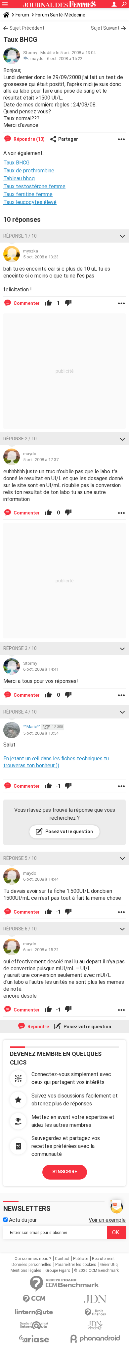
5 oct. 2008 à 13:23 (41, 256)
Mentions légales (26, 1270)
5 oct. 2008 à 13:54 (41, 733)
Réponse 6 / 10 (20, 928)
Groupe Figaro (57, 1270)
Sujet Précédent (27, 28)
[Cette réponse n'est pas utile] (68, 303)
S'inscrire (64, 1171)
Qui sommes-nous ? (33, 1258)
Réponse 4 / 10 (20, 712)
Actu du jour (22, 1220)
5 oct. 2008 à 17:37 (41, 459)
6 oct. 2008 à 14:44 (41, 879)
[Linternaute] (33, 1312)
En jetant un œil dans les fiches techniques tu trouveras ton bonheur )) (56, 762)
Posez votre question (68, 831)
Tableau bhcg (19, 178)
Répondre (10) (29, 139)
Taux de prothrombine (28, 170)
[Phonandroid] (95, 1338)
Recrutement (103, 1258)
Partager (68, 139)
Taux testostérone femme (34, 186)
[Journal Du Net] (95, 1299)
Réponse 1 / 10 (20, 236)
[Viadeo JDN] (95, 1325)
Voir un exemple (107, 1220)
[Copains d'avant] (33, 1325)
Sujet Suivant (105, 28)
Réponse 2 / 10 (20, 438)
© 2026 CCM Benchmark (96, 1270)
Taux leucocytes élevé (30, 202)
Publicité (80, 1258)
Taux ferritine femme (28, 194)
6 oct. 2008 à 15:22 (64, 58)
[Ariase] (33, 1338)
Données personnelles (31, 1264)
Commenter (26, 303)
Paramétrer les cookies (75, 1264)
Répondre (37, 1026)
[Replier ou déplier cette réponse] (122, 236)
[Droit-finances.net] (95, 1312)
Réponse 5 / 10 (20, 858)
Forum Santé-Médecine (60, 14)
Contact (62, 1258)
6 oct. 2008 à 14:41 (41, 669)
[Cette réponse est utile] (48, 303)
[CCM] (33, 1299)
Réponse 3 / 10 (20, 648)
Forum (22, 14)
